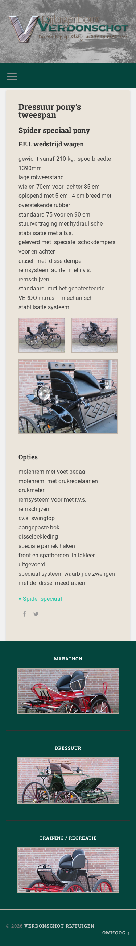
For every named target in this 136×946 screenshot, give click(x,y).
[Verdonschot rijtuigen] (68, 31)
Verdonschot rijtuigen (59, 926)
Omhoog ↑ (116, 932)
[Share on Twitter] (36, 615)
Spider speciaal (42, 598)
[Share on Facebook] (24, 615)
